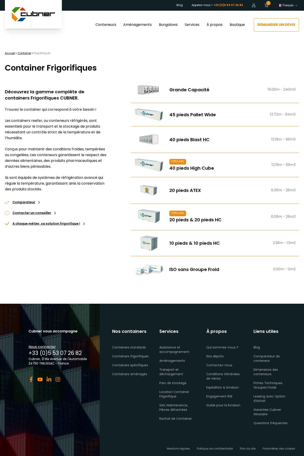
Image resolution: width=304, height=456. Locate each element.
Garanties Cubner (267, 410)
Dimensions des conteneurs (265, 372)
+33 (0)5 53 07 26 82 (55, 353)
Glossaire (260, 414)
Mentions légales (178, 449)
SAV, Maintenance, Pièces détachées (173, 408)
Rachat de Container (175, 418)
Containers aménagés (129, 374)
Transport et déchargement (171, 372)
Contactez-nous (219, 365)
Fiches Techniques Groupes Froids (267, 385)
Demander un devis (276, 25)
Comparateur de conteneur (266, 359)
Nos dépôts (215, 356)
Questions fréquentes (270, 423)
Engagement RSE (219, 396)
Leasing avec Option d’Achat (269, 399)
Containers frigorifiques (130, 356)
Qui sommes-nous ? (222, 347)
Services (192, 25)
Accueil (10, 53)
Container (24, 53)
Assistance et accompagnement (174, 350)
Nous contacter (42, 347)
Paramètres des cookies (279, 449)
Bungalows (168, 25)
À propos (215, 25)
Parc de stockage (172, 383)
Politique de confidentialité (215, 449)
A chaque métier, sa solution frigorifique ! (46, 224)
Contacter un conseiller (31, 213)
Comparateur (23, 202)
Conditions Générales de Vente (223, 376)
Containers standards (129, 347)
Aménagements (137, 25)
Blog (179, 5)
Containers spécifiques (130, 365)
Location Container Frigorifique (174, 394)
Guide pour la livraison (223, 405)
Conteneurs (105, 25)
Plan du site (247, 449)
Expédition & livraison (222, 387)
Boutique (237, 25)
